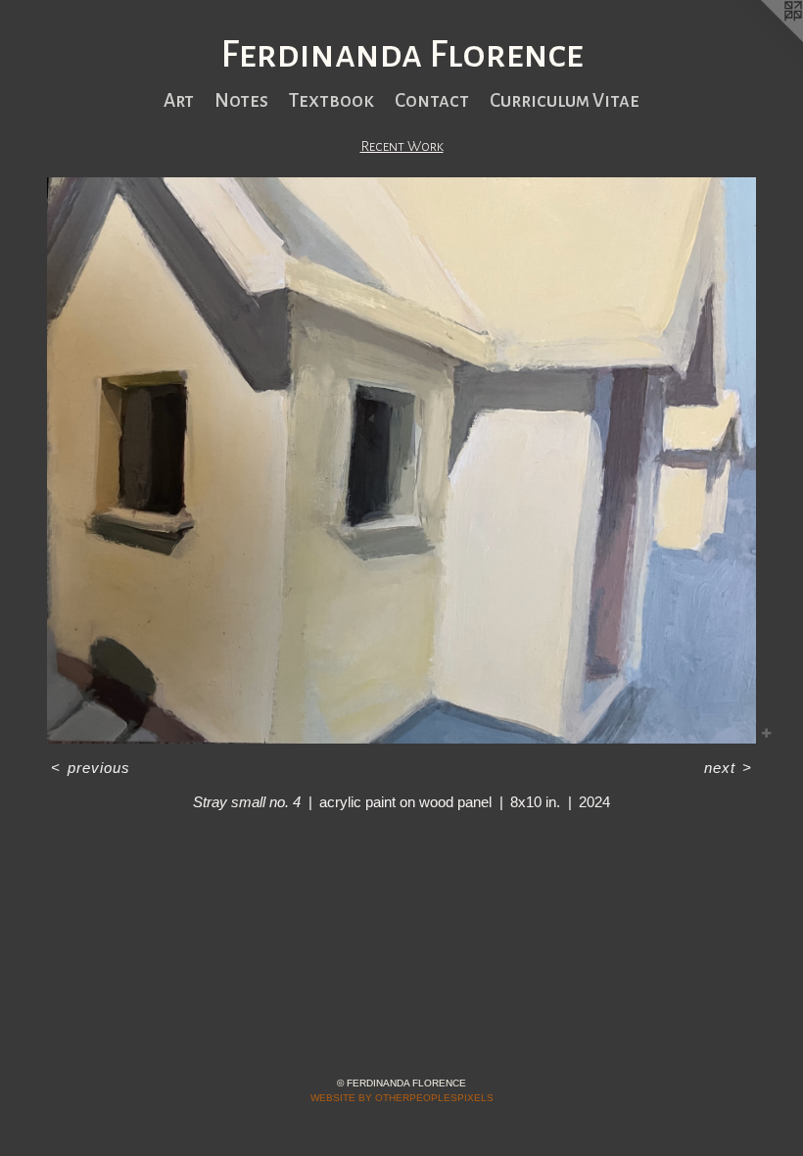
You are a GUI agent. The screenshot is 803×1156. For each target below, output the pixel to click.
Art (179, 100)
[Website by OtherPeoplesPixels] (764, 39)
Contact (432, 100)
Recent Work (402, 146)
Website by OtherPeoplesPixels (402, 1097)
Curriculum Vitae (564, 100)
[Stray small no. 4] (401, 460)
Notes (241, 100)
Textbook (331, 100)
